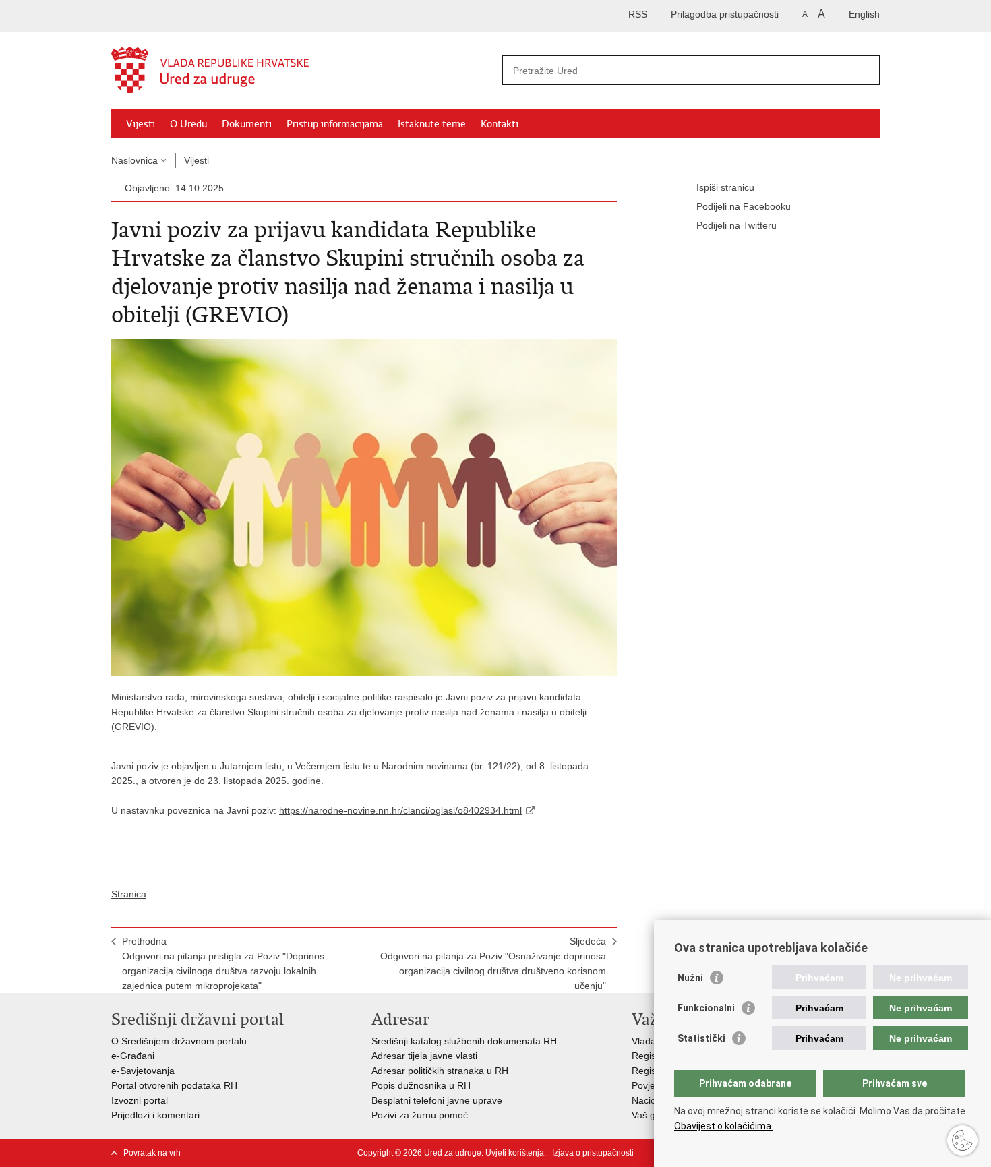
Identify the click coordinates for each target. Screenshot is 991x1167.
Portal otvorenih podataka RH (174, 1085)
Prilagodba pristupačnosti (725, 14)
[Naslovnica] (303, 71)
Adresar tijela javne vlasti (424, 1055)
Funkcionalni (706, 1008)
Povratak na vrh (152, 1153)
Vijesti (140, 124)
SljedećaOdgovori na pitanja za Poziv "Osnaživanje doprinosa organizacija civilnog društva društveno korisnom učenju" (493, 963)
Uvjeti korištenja (514, 1153)
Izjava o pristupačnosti (593, 1153)
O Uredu (188, 124)
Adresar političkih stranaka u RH (439, 1070)
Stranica (128, 894)
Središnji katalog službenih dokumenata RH (464, 1041)
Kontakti (499, 124)
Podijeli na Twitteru (736, 225)
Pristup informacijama (335, 124)
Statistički (701, 1038)
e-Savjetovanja (143, 1070)
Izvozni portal (139, 1100)
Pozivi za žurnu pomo (417, 1115)
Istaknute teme (432, 124)
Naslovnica (134, 160)
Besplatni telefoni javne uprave (436, 1100)
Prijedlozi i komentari (155, 1115)
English (864, 14)
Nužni (690, 977)
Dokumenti (247, 124)
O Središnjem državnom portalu (179, 1041)
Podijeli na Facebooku (743, 206)
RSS (637, 14)
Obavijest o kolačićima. (723, 1125)
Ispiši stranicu (725, 187)
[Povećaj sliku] (364, 507)
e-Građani (132, 1055)
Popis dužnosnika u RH (421, 1085)
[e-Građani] (169, 16)
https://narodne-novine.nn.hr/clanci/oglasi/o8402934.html (400, 810)
